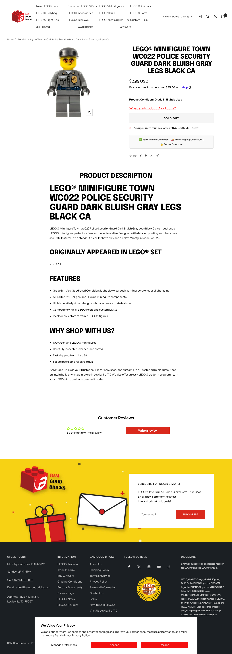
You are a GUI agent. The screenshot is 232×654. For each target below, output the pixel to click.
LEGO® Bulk (107, 13)
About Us (96, 564)
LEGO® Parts (138, 13)
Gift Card (125, 26)
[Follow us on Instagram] (149, 567)
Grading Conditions (69, 581)
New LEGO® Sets (47, 6)
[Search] (207, 16)
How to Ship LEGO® (102, 604)
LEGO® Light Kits (47, 20)
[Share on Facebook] (141, 155)
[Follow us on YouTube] (159, 567)
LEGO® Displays (78, 20)
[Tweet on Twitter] (151, 155)
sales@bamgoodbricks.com (33, 587)
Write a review (148, 430)
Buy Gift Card (65, 575)
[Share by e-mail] (157, 155)
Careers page (65, 593)
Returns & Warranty (69, 587)
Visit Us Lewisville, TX (103, 610)
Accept (114, 645)
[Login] (215, 16)
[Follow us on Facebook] (129, 567)
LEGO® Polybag (46, 13)
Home (10, 39)
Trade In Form (66, 570)
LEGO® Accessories (80, 13)
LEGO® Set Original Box (114, 20)
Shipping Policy (99, 570)
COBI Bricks (85, 26)
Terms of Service (100, 575)
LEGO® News (66, 599)
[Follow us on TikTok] (169, 567)
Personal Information (103, 587)
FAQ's (93, 599)
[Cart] (223, 16)
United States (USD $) (176, 16)
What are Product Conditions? (152, 108)
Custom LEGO (139, 20)
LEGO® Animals (140, 6)
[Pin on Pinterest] (146, 155)
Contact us (96, 593)
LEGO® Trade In (67, 564)
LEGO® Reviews (67, 604)
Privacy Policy (81, 635)
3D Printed (43, 26)
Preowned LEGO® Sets (82, 6)
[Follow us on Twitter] (139, 567)
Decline (164, 645)
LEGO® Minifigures (111, 6)
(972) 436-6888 (23, 580)
